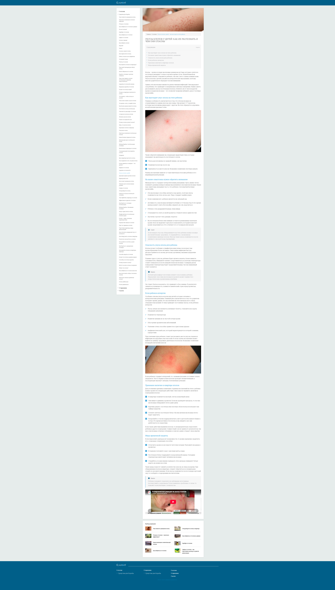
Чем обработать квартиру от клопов (128, 197)
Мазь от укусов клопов (125, 125)
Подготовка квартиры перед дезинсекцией (126, 228)
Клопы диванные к (124, 284)
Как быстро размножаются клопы (127, 106)
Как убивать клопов (124, 43)
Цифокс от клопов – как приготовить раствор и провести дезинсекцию (190, 551)
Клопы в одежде (123, 40)
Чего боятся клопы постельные (127, 108)
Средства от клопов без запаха (126, 84)
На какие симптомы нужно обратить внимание (164, 55)
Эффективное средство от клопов (127, 200)
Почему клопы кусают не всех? (127, 122)
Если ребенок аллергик (156, 60)
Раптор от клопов (123, 62)
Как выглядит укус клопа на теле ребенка (162, 53)
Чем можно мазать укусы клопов (127, 100)
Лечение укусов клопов (125, 117)
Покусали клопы (123, 130)
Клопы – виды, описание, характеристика (125, 219)
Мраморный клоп (123, 178)
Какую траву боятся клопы (126, 211)
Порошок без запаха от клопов (126, 222)
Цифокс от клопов (123, 37)
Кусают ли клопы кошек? (125, 89)
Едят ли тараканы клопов (125, 225)
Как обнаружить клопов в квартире (128, 236)
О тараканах (123, 288)
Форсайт (121, 45)
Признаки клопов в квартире (126, 127)
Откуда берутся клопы (124, 190)
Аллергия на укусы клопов (126, 114)
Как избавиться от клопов (125, 34)
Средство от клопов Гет (125, 170)
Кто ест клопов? (123, 29)
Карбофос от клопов (124, 32)
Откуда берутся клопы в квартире (190, 528)
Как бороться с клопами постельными (125, 203)
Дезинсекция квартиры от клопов (127, 148)
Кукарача (121, 155)
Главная (149, 34)
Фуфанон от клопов (124, 167)
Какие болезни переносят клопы (127, 137)
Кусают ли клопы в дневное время (128, 257)
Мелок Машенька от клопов (126, 71)
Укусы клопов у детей (124, 173)
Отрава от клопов (123, 188)
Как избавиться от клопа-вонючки (128, 270)
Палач (120, 48)
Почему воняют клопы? (125, 262)
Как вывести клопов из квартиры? (127, 64)
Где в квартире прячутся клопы (127, 158)
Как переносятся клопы (125, 53)
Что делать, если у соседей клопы (127, 103)
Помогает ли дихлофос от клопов (127, 111)
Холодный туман (123, 59)
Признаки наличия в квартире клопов (161, 63)
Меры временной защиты (157, 65)
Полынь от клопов (123, 24)
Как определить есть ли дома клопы (128, 160)
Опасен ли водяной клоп (125, 119)
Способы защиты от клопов (126, 254)
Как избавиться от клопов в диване (128, 26)
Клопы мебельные (123, 281)
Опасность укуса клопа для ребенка (160, 58)
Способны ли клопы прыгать (126, 259)
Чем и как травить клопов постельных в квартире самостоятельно (125, 80)
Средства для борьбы (124, 14)
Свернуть (198, 47)
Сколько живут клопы (125, 51)
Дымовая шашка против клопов (127, 175)
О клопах (122, 11)
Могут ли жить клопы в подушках (128, 265)
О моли (121, 291)
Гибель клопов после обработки (127, 56)
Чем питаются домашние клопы (127, 17)
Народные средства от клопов (126, 86)
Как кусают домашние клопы (126, 181)
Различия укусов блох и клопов (127, 239)
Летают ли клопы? (123, 268)
